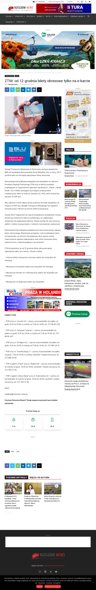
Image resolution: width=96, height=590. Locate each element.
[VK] (34, 89)
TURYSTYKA (20, 22)
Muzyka (27, 493)
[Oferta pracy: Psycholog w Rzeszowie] (78, 161)
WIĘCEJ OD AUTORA (39, 477)
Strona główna (9, 73)
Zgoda (39, 586)
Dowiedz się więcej (52, 586)
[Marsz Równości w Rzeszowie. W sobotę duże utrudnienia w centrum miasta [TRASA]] (69, 226)
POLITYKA (30, 16)
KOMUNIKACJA (21, 73)
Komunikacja (73, 184)
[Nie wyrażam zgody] (93, 582)
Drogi (46, 493)
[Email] (39, 89)
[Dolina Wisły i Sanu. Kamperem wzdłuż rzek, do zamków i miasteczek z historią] (78, 268)
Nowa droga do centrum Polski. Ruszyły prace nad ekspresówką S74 (52, 498)
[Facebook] (78, 1)
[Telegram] (28, 89)
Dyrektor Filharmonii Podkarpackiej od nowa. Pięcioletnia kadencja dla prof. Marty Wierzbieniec (32, 500)
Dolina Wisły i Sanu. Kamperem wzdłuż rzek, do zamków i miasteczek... (76, 283)
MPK (12, 451)
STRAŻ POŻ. (19, 16)
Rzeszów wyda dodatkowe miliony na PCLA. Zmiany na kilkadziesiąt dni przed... (77, 383)
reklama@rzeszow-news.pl (54, 565)
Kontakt (70, 1)
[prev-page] (6, 512)
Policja (70, 218)
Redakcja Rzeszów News (72, 389)
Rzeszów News (13, 84)
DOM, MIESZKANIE (60, 16)
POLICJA (8, 16)
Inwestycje (68, 377)
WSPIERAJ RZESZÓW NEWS (76, 303)
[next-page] (9, 512)
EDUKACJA (9, 22)
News (16, 76)
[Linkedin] (23, 89)
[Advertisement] (33, 441)
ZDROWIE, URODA (77, 16)
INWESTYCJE (72, 354)
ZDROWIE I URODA (75, 254)
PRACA (69, 150)
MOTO (48, 16)
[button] (88, 16)
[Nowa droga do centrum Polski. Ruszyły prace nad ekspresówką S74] (52, 488)
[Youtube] (89, 1)
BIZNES (39, 16)
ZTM (18, 451)
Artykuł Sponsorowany (72, 289)
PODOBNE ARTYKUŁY (16, 477)
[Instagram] (82, 1)
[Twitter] (85, 1)
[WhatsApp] (17, 89)
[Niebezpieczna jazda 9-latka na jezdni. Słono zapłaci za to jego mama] (69, 239)
